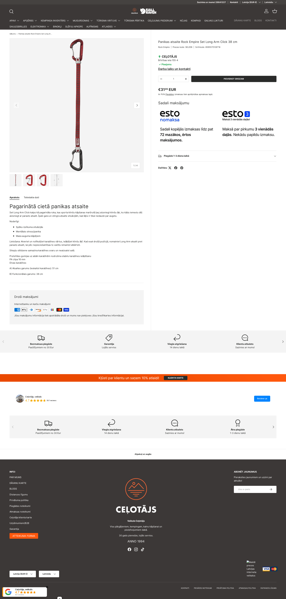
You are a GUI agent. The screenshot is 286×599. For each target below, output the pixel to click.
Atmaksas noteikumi (20, 511)
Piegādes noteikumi (20, 506)
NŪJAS (183, 20)
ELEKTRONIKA (38, 26)
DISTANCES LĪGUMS (268, 588)
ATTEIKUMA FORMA (24, 535)
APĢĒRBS (28, 20)
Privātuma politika (19, 500)
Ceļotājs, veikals (33, 396)
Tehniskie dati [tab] (31, 197)
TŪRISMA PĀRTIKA (134, 20)
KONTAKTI (270, 20)
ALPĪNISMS (92, 26)
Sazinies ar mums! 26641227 (211, 2)
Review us (262, 398)
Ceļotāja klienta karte (21, 517)
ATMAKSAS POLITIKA (247, 588)
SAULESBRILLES (18, 26)
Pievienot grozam (234, 79)
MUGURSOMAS (81, 20)
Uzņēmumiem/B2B (19, 523)
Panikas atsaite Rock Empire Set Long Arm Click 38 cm (35, 34)
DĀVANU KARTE (242, 20)
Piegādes (169, 94)
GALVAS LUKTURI (213, 20)
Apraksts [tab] (14, 197)
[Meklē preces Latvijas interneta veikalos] (253, 568)
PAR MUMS (15, 477)
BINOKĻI (57, 26)
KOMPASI (196, 20)
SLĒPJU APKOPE (74, 26)
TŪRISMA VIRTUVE (107, 20)
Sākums (13, 34)
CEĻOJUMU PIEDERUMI (160, 20)
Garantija (14, 529)
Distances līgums (19, 494)
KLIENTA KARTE (175, 378)
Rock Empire (164, 47)
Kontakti (234, 2)
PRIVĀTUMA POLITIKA (225, 588)
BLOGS (258, 20)
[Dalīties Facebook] (176, 168)
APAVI (13, 20)
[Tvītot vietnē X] (170, 168)
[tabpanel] (77, 239)
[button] (274, 11)
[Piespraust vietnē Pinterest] (182, 168)
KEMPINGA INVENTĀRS (53, 20)
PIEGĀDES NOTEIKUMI (203, 588)
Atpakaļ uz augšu (143, 454)
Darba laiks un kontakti (174, 69)
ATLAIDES (107, 26)
